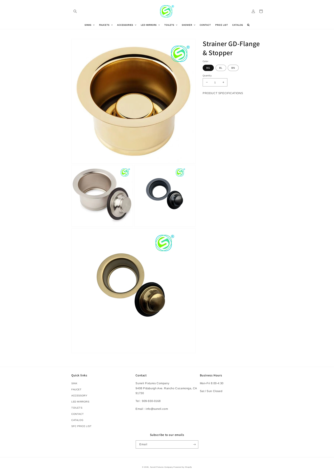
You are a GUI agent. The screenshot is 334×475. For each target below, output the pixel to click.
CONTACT (77, 414)
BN (233, 67)
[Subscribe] (194, 444)
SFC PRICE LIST (81, 426)
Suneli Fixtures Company (161, 467)
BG (208, 67)
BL (220, 67)
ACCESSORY (79, 395)
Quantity (207, 75)
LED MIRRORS (80, 401)
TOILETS (76, 407)
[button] (75, 11)
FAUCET (76, 389)
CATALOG (77, 420)
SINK (74, 383)
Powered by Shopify (182, 467)
